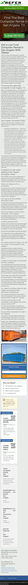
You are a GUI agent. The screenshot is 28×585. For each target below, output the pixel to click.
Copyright (22, 582)
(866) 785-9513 (18, 8)
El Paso (11, 569)
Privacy (13, 582)
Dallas (6, 569)
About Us (2, 578)
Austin (8, 567)
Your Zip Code (6, 369)
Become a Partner (12, 578)
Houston (7, 570)
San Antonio (5, 572)
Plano (16, 570)
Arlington (3, 567)
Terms (17, 582)
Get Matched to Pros (13, 376)
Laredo (12, 570)
